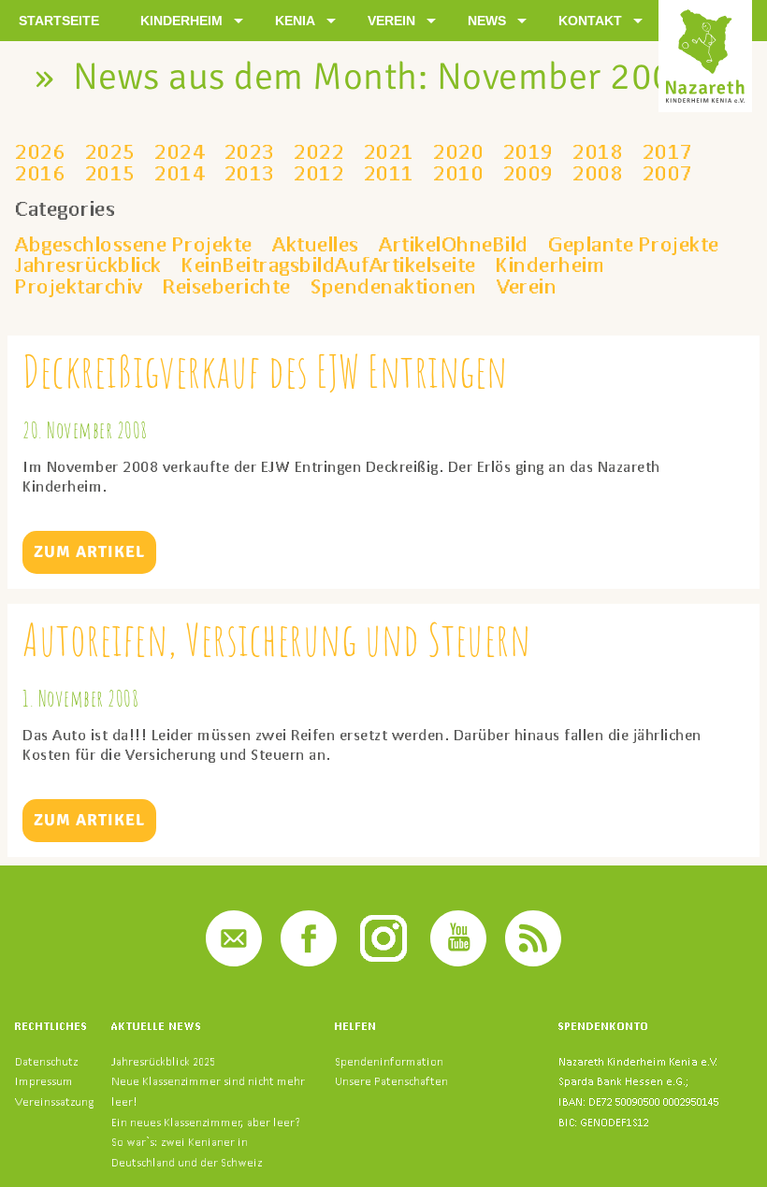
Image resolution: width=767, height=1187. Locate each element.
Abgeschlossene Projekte (134, 244)
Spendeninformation (389, 1061)
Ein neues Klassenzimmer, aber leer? (205, 1122)
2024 (179, 151)
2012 (319, 173)
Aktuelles (315, 244)
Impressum (44, 1081)
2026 (40, 151)
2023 (249, 151)
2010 (458, 173)
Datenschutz (46, 1061)
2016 (40, 173)
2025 (110, 151)
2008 (597, 173)
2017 (668, 151)
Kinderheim (550, 264)
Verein (527, 286)
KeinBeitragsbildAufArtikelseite (328, 264)
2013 (249, 173)
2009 (528, 173)
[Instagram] (383, 961)
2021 (389, 151)
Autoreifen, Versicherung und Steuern (276, 638)
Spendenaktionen (394, 286)
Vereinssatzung (54, 1101)
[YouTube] (458, 961)
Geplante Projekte (633, 244)
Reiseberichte (227, 286)
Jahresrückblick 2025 (163, 1061)
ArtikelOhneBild (453, 244)
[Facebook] (309, 961)
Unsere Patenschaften (391, 1081)
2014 (179, 173)
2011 (389, 173)
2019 (528, 151)
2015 (110, 173)
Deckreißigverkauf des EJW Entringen (265, 370)
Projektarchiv (79, 286)
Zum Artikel (89, 551)
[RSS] (533, 961)
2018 (597, 151)
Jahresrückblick (88, 264)
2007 (668, 173)
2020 (458, 151)
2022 (319, 151)
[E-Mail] (234, 961)
